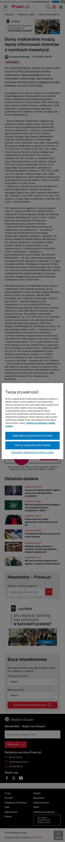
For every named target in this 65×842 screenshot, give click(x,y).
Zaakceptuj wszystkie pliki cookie (32, 435)
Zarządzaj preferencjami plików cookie (32, 452)
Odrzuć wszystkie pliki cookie (32, 445)
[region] (33, 421)
